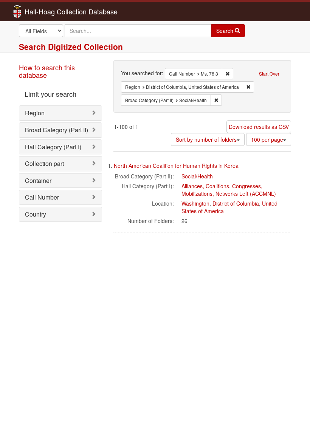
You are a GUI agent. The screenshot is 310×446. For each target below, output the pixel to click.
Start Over (269, 73)
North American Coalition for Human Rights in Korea (176, 165)
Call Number (42, 197)
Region (35, 112)
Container (38, 180)
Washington (195, 203)
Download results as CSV (259, 126)
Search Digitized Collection (71, 46)
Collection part (44, 163)
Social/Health (197, 176)
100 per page (267, 139)
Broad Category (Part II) (56, 129)
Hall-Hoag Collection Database (47, 11)
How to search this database (47, 71)
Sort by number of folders (206, 139)
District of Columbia (235, 203)
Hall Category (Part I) (53, 146)
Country (35, 214)
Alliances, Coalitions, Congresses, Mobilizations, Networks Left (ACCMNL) (228, 189)
